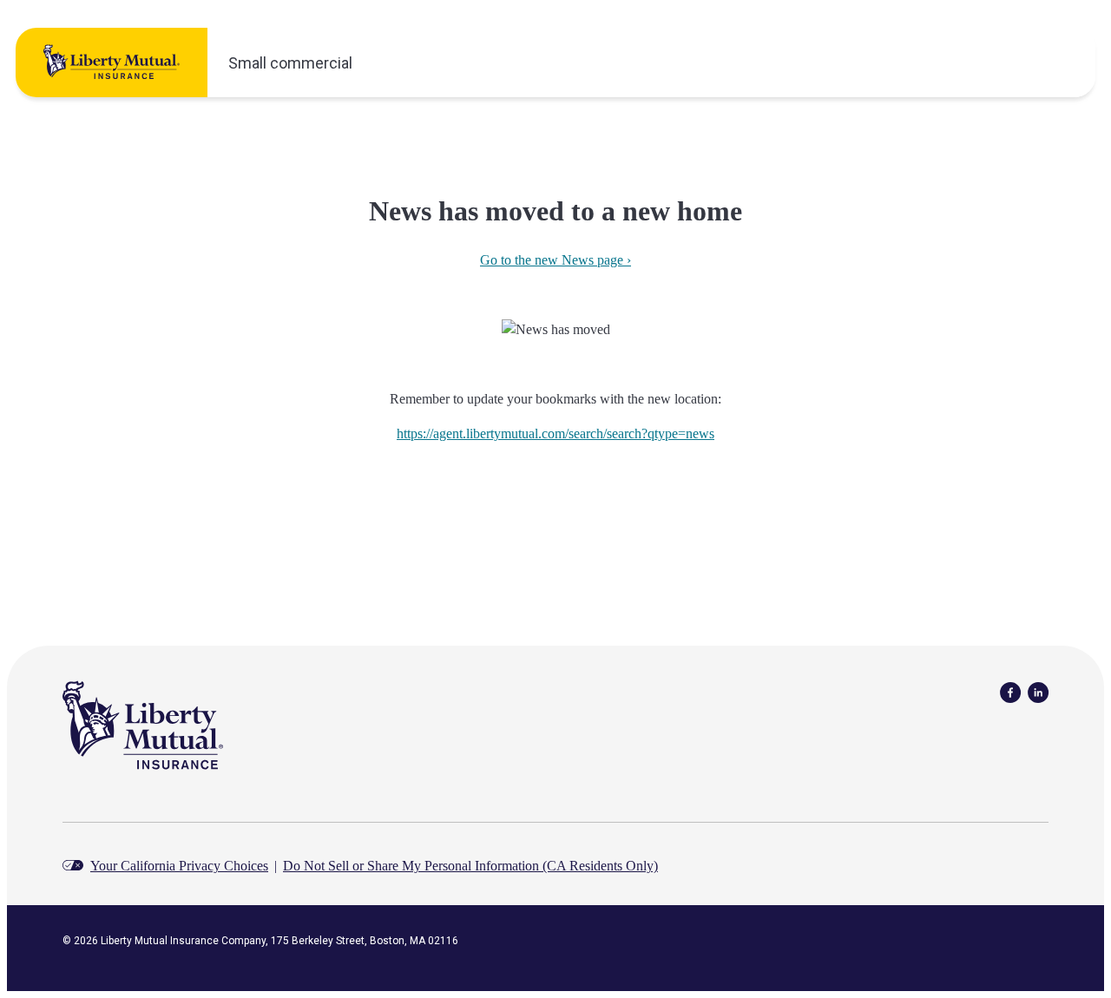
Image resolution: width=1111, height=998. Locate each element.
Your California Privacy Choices (179, 865)
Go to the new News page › (555, 260)
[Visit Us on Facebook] (1010, 691)
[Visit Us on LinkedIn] (1038, 691)
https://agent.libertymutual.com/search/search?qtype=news (555, 433)
